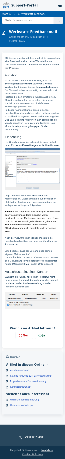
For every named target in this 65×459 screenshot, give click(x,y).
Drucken (15, 357)
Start (5, 14)
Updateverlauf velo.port (22, 405)
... (14, 14)
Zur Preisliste (12, 68)
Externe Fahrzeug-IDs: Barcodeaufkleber (31, 375)
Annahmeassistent (19, 370)
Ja (43, 335)
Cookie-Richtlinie (32, 454)
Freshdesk (47, 450)
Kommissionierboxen (20, 386)
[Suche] (58, 20)
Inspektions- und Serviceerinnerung (28, 381)
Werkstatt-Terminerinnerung (24, 399)
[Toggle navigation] (59, 5)
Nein (26, 335)
